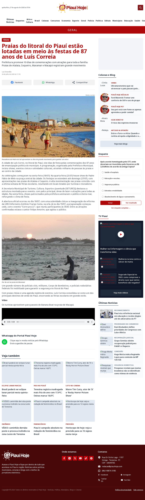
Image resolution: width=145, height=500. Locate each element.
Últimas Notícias (10, 20)
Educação (128, 20)
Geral (83, 20)
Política (99, 20)
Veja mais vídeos (121, 292)
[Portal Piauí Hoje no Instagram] (69, 458)
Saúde (137, 20)
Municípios (117, 20)
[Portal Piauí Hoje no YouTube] (80, 458)
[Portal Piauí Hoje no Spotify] (91, 458)
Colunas (45, 20)
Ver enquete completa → (120, 208)
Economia (66, 20)
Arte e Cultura (29, 20)
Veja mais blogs (121, 144)
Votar (110, 203)
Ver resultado (131, 203)
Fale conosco (138, 490)
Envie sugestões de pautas (21, 343)
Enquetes (20, 20)
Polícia (91, 20)
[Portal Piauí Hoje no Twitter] (75, 458)
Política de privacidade (123, 490)
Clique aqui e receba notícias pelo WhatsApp (29, 340)
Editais (108, 20)
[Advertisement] (120, 54)
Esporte (75, 20)
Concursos (55, 20)
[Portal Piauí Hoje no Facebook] (64, 458)
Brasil (37, 20)
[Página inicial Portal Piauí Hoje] (72, 7)
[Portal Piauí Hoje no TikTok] (86, 458)
